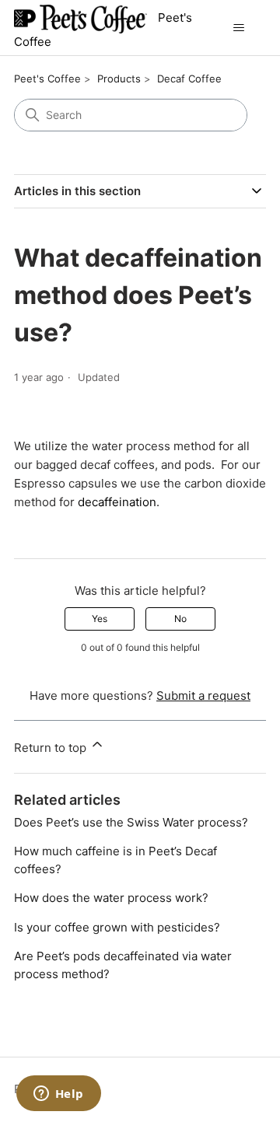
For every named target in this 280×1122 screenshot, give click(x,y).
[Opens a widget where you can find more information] (58, 1094)
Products (119, 78)
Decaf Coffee (189, 78)
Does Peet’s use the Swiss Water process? (131, 822)
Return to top (51, 747)
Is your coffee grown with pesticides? (117, 927)
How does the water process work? (111, 897)
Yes (99, 618)
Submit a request (203, 695)
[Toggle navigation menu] (238, 28)
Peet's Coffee (47, 78)
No (180, 618)
